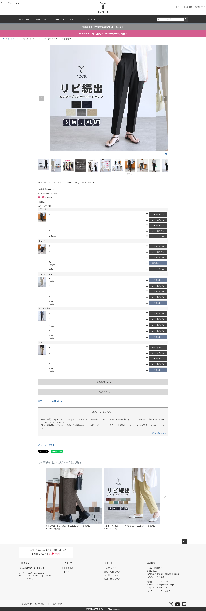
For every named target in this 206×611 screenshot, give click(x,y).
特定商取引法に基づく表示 (33, 603)
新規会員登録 (67, 568)
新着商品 (25, 19)
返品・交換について (113, 579)
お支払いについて (112, 575)
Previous (41, 98)
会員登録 (188, 7)
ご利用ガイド (200, 7)
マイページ (77, 19)
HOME (3, 39)
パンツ (18, 39)
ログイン (178, 7)
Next (164, 98)
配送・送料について (113, 572)
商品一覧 (42, 19)
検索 (186, 19)
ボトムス (11, 39)
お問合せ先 (24, 563)
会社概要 (151, 563)
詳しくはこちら (159, 432)
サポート (109, 563)
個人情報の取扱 (55, 603)
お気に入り (60, 19)
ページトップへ (184, 541)
